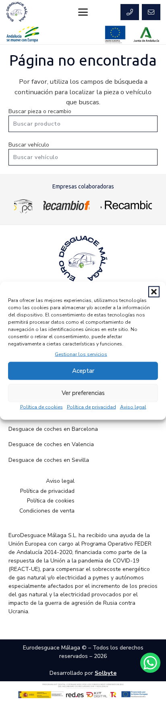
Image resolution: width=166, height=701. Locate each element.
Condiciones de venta (47, 511)
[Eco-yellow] (23, 204)
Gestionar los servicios (81, 354)
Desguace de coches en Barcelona (53, 429)
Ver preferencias (83, 393)
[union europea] (115, 34)
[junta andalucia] (146, 34)
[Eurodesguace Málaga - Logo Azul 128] (17, 12)
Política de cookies (41, 406)
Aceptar (83, 371)
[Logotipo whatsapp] (150, 663)
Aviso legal (133, 406)
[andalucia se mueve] (23, 34)
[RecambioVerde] (126, 204)
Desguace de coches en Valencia (51, 444)
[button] (154, 291)
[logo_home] (66, 204)
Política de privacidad (91, 406)
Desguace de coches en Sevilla (48, 460)
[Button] (129, 12)
